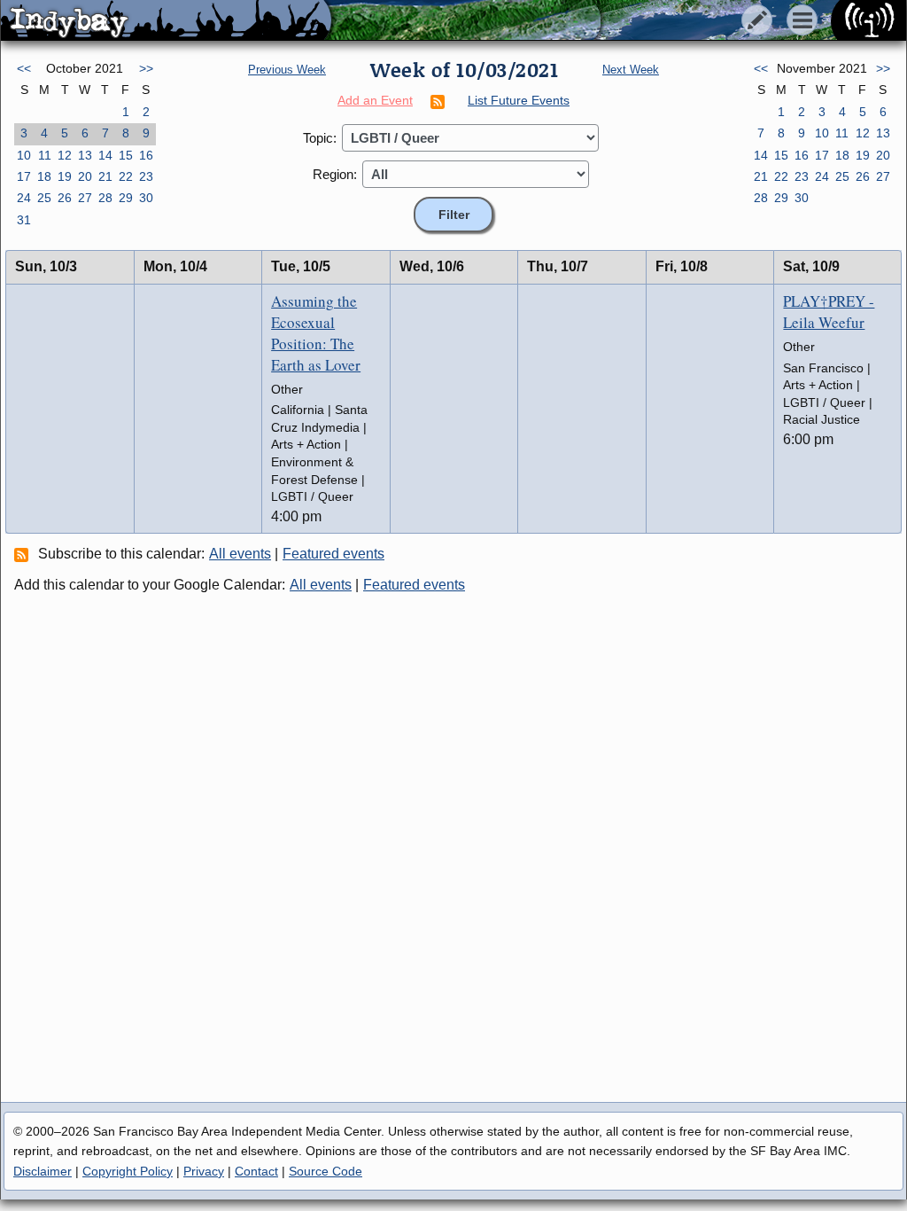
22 (126, 176)
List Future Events (519, 100)
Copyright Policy (127, 1171)
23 (146, 176)
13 (85, 155)
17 (24, 176)
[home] (166, 21)
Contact (256, 1171)
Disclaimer (42, 1171)
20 (85, 176)
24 (24, 198)
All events (240, 553)
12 (65, 155)
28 (105, 198)
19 (65, 176)
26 (65, 198)
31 (24, 220)
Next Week (630, 69)
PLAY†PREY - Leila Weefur (828, 311)
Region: (335, 174)
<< (24, 68)
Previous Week (287, 69)
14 (105, 155)
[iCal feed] (24, 554)
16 (146, 155)
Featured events (333, 553)
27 (85, 198)
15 (126, 155)
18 (44, 176)
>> (146, 68)
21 (105, 176)
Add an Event (375, 100)
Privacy (203, 1171)
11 (44, 155)
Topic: (320, 137)
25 (44, 198)
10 (24, 155)
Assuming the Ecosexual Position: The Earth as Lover (315, 332)
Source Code (325, 1171)
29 (126, 198)
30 (146, 198)
